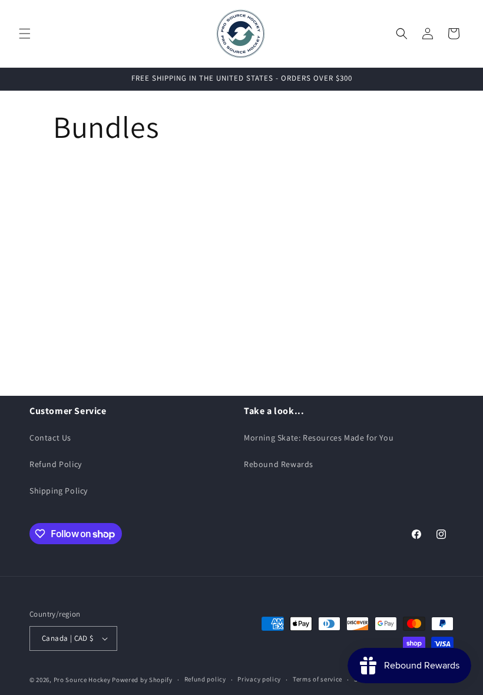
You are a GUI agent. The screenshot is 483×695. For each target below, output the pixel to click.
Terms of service (317, 679)
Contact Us (50, 437)
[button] (25, 34)
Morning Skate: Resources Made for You (318, 437)
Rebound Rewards (278, 464)
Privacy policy (259, 679)
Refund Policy (55, 464)
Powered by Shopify (142, 680)
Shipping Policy (58, 490)
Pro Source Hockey (82, 680)
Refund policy (205, 679)
